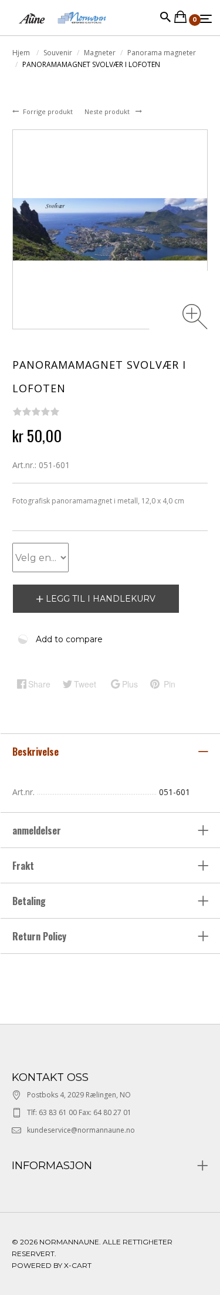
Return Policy (39, 936)
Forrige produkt (49, 111)
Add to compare (69, 639)
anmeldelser (37, 830)
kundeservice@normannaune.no (81, 1130)
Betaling (29, 901)
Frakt (23, 866)
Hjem (22, 53)
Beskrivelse (36, 752)
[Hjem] (62, 29)
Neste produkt (107, 111)
